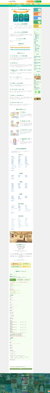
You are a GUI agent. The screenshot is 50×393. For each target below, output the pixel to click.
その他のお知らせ (38, 71)
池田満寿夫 (12, 198)
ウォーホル (12, 164)
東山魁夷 (12, 175)
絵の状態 (11, 307)
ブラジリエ (12, 224)
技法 (10, 302)
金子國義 (19, 187)
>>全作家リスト (13, 170)
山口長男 (12, 187)
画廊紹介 (35, 42)
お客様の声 (36, 49)
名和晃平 (19, 163)
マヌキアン (19, 209)
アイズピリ (19, 224)
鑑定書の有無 (11, 318)
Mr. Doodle (12, 168)
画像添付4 (11, 328)
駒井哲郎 (26, 197)
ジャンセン (26, 224)
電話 (14, 343)
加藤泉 (12, 163)
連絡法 (10, 342)
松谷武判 (26, 160)
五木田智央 (26, 163)
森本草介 (26, 186)
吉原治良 (12, 160)
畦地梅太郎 (19, 198)
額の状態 (11, 310)
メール (11, 343)
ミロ (18, 219)
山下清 (19, 186)
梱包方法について (22, 133)
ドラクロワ (19, 208)
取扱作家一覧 (13, 152)
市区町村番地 (11, 350)
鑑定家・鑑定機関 (37, 48)
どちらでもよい (18, 343)
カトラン (12, 223)
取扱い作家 (35, 39)
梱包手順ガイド (37, 44)
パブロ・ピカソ (13, 219)
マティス (12, 220)
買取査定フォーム (37, 38)
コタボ (19, 223)
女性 (13, 340)
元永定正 (12, 159)
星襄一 (19, 197)
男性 (11, 340)
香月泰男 (12, 186)
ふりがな (11, 286)
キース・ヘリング (20, 164)
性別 (10, 339)
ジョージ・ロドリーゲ (28, 209)
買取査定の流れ (37, 35)
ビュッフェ (26, 223)
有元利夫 (26, 187)
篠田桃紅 (19, 160)
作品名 (10, 299)
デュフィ (26, 220)
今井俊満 (19, 159)
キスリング (19, 220)
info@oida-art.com (38, 88)
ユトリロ (26, 219)
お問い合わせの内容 (12, 359)
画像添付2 (11, 323)
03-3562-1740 (19, 73)
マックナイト (26, 208)
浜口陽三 (12, 197)
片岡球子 (26, 175)
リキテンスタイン (27, 164)
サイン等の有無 (12, 315)
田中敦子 (26, 159)
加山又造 (19, 175)
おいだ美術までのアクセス (25, 382)
